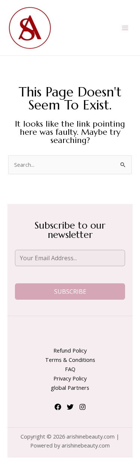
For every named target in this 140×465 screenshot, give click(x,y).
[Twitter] (70, 407)
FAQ (70, 369)
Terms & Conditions (70, 359)
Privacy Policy (70, 378)
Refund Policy (70, 350)
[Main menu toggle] (125, 27)
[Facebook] (58, 407)
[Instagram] (82, 407)
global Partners (70, 387)
